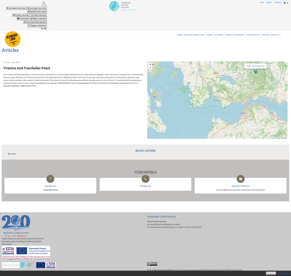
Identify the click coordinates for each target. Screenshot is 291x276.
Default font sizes (37, 11)
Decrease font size (16, 8)
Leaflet (267, 138)
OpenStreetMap (275, 138)
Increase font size (37, 8)
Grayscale (24, 18)
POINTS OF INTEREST (234, 35)
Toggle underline (38, 25)
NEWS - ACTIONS (214, 35)
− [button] (150, 67)
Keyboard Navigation (36, 22)
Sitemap (277, 2)
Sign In (269, 2)
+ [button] (150, 64)
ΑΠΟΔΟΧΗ (271, 273)
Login (262, 2)
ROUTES (265, 35)
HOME (180, 35)
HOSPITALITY (253, 35)
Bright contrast (22, 15)
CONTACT (275, 35)
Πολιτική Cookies (283, 273)
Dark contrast (39, 15)
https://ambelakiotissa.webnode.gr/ (251, 190)
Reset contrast (39, 18)
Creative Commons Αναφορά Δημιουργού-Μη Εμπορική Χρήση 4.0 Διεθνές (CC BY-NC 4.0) (207, 270)
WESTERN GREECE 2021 (194, 35)
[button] (25, 3)
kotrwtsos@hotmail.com (226, 190)
